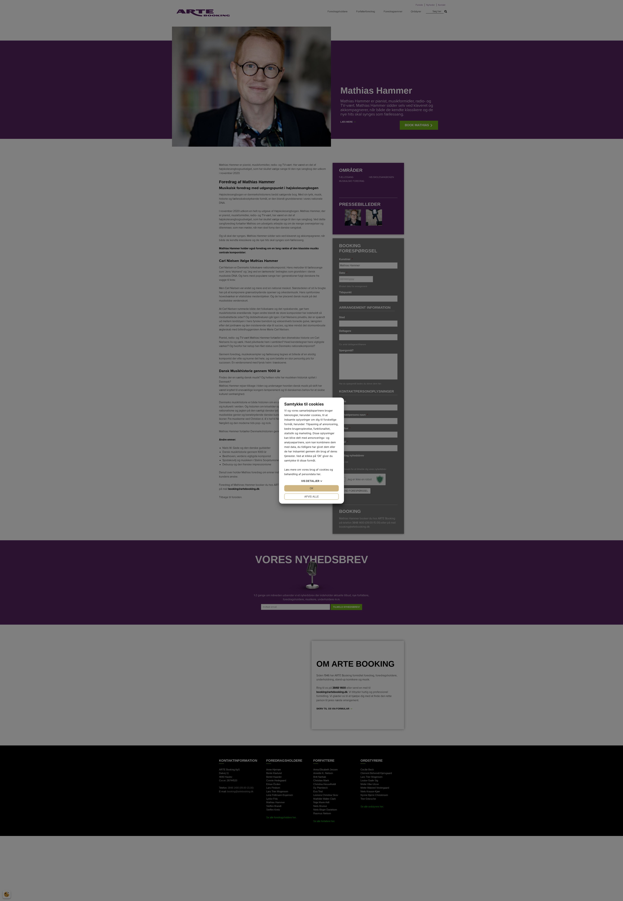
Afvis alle (311, 496)
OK (311, 488)
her (318, 474)
